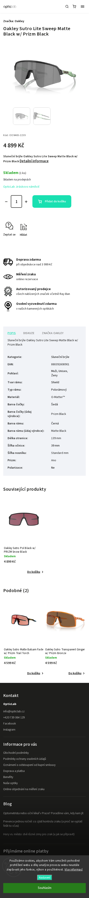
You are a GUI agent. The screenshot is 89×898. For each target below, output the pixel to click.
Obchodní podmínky (16, 753)
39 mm (55, 445)
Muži (54, 371)
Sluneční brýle (60, 357)
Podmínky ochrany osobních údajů (24, 759)
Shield (55, 382)
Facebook (9, 723)
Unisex (63, 371)
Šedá (54, 404)
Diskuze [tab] (28, 333)
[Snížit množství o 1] (6, 202)
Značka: (13, 21)
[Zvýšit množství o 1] (26, 202)
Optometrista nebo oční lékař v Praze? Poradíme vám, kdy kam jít (43, 813)
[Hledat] (67, 6)
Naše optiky (10, 783)
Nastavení (44, 877)
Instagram (9, 729)
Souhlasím (44, 888)
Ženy (54, 375)
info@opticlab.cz (14, 711)
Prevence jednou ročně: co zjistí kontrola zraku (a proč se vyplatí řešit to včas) (42, 823)
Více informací (74, 870)
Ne (53, 468)
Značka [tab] (53, 333)
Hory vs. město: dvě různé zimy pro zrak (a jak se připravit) (39, 834)
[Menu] (82, 6)
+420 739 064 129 (14, 717)
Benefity (8, 777)
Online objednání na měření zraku (23, 789)
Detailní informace (34, 161)
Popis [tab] (12, 333)
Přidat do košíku (55, 201)
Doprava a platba (14, 771)
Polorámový (59, 390)
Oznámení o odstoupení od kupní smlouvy (29, 765)
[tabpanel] (23, 539)
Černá (55, 423)
